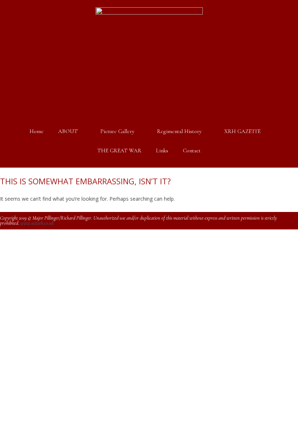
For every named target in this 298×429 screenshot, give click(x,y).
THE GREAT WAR (119, 150)
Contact (192, 150)
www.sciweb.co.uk (37, 223)
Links (162, 150)
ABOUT (68, 131)
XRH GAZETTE (242, 131)
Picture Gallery (117, 131)
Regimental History (179, 131)
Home (36, 131)
